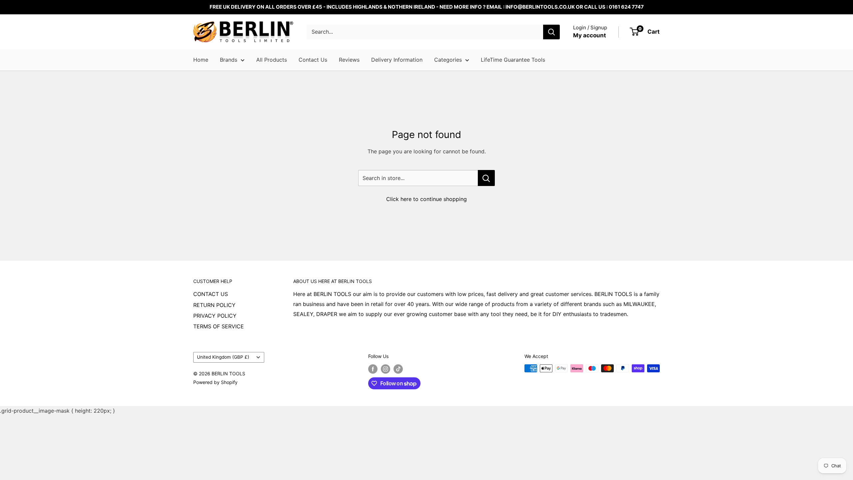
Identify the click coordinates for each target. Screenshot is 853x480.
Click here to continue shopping (426, 199)
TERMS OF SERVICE (218, 326)
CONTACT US (210, 294)
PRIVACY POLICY (215, 315)
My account (589, 35)
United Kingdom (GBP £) (223, 357)
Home (200, 59)
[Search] (551, 32)
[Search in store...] (486, 178)
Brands (228, 59)
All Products (271, 59)
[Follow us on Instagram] (385, 369)
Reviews (349, 59)
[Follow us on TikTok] (398, 369)
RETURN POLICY (214, 305)
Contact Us (313, 59)
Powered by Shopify (215, 382)
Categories (448, 59)
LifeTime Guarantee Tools (513, 59)
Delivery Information (397, 59)
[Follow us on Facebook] (373, 369)
